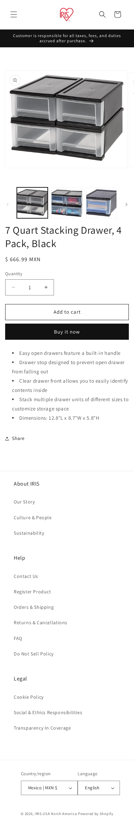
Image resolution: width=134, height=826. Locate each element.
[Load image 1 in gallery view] (32, 202)
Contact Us (26, 576)
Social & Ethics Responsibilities (48, 712)
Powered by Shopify (95, 813)
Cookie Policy (29, 697)
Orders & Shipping (34, 607)
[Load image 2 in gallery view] (66, 202)
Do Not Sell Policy (34, 654)
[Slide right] (126, 204)
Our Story (24, 502)
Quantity (13, 274)
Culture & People (33, 517)
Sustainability (29, 533)
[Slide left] (7, 204)
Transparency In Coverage (42, 728)
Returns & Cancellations (40, 622)
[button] (13, 14)
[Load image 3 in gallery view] (101, 202)
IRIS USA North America (56, 813)
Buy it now (67, 331)
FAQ (18, 638)
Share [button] (18, 438)
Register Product (32, 592)
